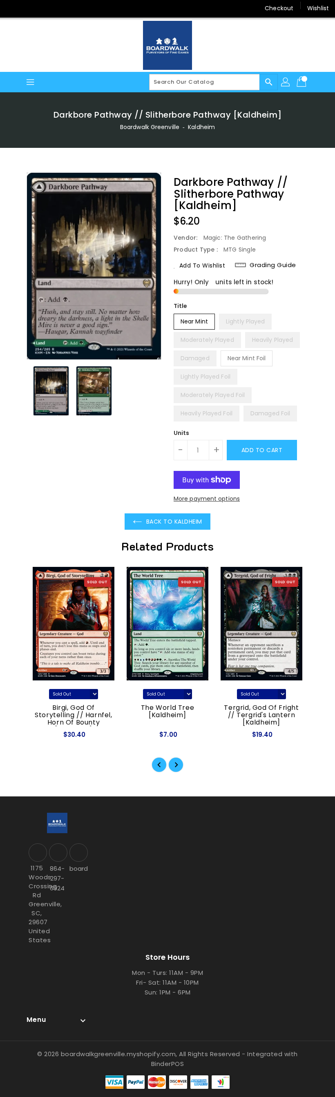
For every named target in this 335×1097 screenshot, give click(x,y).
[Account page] (286, 82)
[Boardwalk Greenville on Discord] (44, 8)
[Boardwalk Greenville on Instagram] (28, 8)
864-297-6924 (57, 878)
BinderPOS (167, 1063)
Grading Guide (273, 265)
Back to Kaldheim (174, 521)
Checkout (279, 8)
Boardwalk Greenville (149, 127)
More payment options (207, 499)
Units (182, 433)
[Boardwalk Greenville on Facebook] (13, 8)
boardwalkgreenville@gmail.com (77, 868)
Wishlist (318, 8)
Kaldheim (201, 127)
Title (181, 306)
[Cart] (302, 82)
